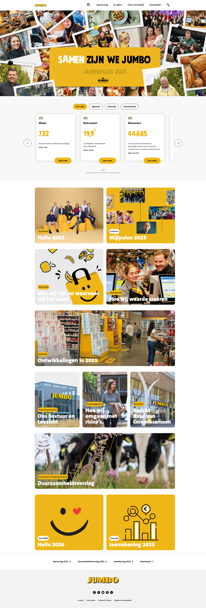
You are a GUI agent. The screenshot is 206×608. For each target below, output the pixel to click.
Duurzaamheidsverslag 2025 (91, 561)
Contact (80, 600)
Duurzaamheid (130, 106)
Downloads (155, 4)
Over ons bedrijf (136, 4)
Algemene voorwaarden (123, 600)
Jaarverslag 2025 (60, 561)
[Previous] (27, 143)
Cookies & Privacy (104, 600)
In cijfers (117, 4)
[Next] (178, 143)
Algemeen (96, 106)
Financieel (112, 106)
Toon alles (80, 106)
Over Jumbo (91, 600)
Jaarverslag (102, 4)
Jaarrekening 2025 (122, 561)
